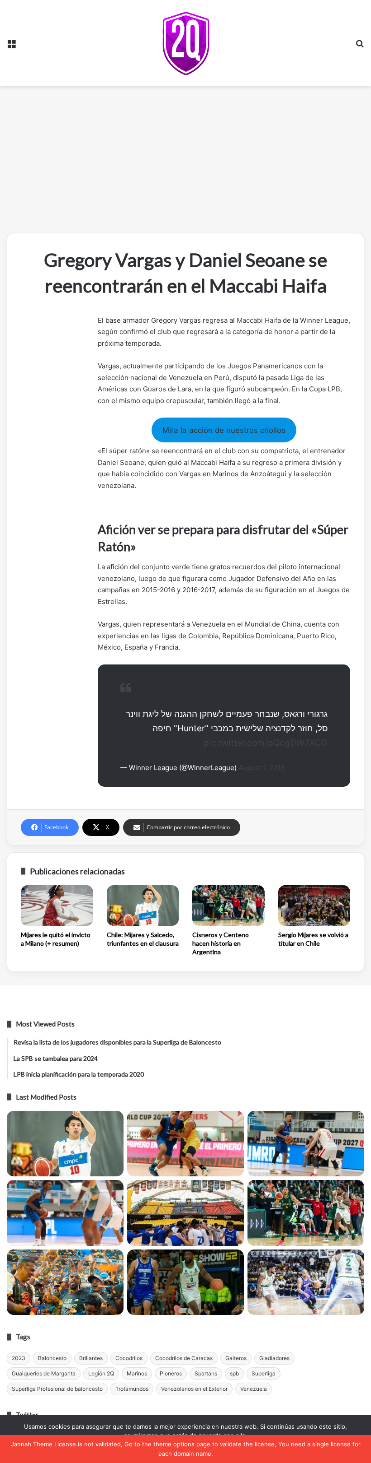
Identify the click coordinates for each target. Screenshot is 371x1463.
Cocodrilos (129, 1358)
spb (234, 1373)
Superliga (264, 1373)
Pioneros (171, 1373)
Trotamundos (131, 1388)
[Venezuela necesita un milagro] (305, 1144)
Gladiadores (274, 1358)
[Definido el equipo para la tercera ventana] (185, 1213)
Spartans (206, 1373)
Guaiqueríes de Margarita (44, 1373)
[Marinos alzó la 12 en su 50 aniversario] (65, 1282)
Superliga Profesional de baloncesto (57, 1388)
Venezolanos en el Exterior (194, 1388)
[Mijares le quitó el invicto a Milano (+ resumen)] (57, 905)
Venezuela (253, 1388)
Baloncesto (52, 1358)
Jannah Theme (31, 1444)
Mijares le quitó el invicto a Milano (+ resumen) (55, 939)
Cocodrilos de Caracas (184, 1358)
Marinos (137, 1373)
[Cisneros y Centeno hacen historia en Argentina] (228, 905)
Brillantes (91, 1358)
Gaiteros (236, 1358)
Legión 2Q (101, 1373)
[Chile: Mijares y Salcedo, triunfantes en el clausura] (143, 905)
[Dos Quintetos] (186, 43)
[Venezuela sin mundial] (185, 1144)
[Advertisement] (185, 163)
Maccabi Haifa (259, 320)
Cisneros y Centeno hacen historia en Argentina (220, 943)
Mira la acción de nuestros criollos (223, 430)
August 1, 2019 (261, 767)
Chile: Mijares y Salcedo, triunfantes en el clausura (143, 939)
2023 (18, 1358)
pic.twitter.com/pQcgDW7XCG (266, 743)
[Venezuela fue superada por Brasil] (65, 1213)
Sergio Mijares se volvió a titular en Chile (313, 939)
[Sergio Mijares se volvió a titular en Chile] (314, 905)
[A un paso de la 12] (305, 1282)
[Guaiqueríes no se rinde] (185, 1282)
